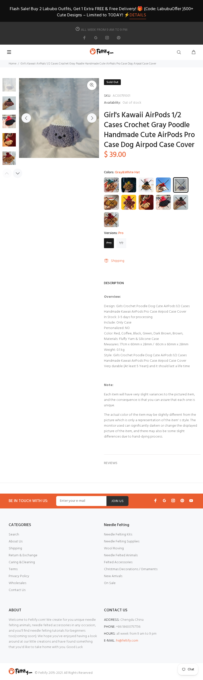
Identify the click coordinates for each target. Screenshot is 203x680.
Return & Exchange (23, 555)
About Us (16, 541)
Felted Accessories (118, 562)
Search (14, 534)
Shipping (117, 261)
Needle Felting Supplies (121, 541)
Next (92, 118)
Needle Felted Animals (121, 555)
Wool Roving (114, 548)
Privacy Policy (19, 576)
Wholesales (17, 583)
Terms (13, 569)
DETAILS (137, 15)
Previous (26, 118)
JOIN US (117, 501)
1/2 (121, 243)
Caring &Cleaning (22, 562)
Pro (109, 243)
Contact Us (17, 590)
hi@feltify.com (127, 641)
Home (12, 63)
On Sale (110, 583)
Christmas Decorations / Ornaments (130, 569)
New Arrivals (113, 576)
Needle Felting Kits (118, 534)
